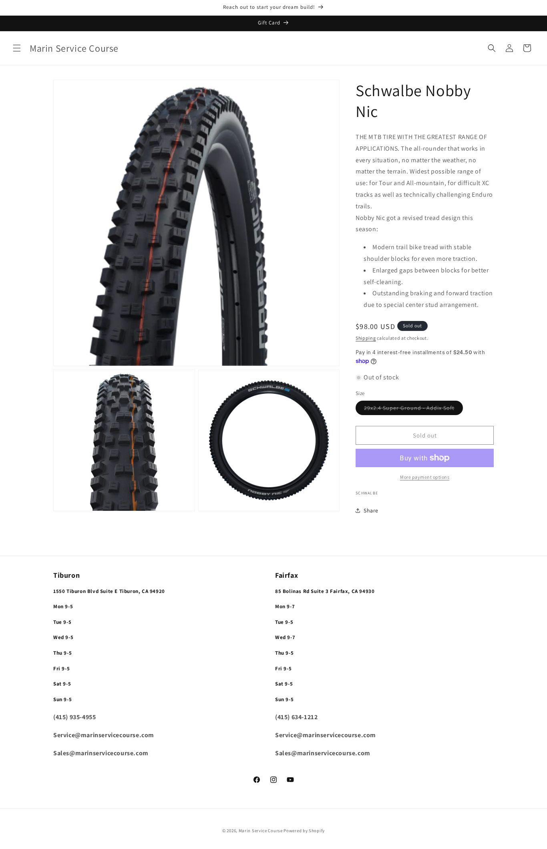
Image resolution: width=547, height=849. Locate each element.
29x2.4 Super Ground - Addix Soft (413, 409)
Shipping (366, 338)
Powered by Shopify (304, 830)
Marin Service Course (261, 830)
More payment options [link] (424, 477)
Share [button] (371, 510)
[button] (17, 48)
